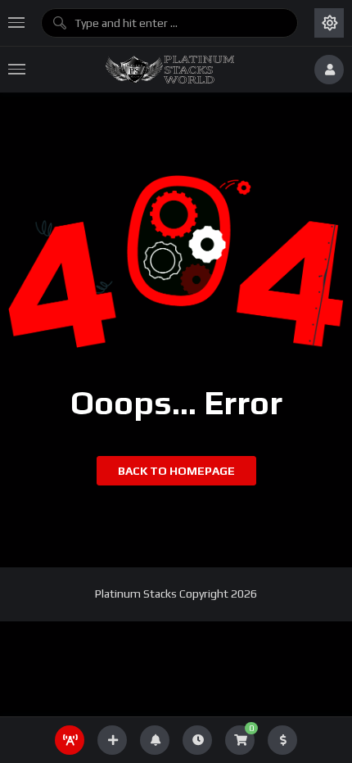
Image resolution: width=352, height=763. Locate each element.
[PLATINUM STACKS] (170, 70)
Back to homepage (176, 470)
